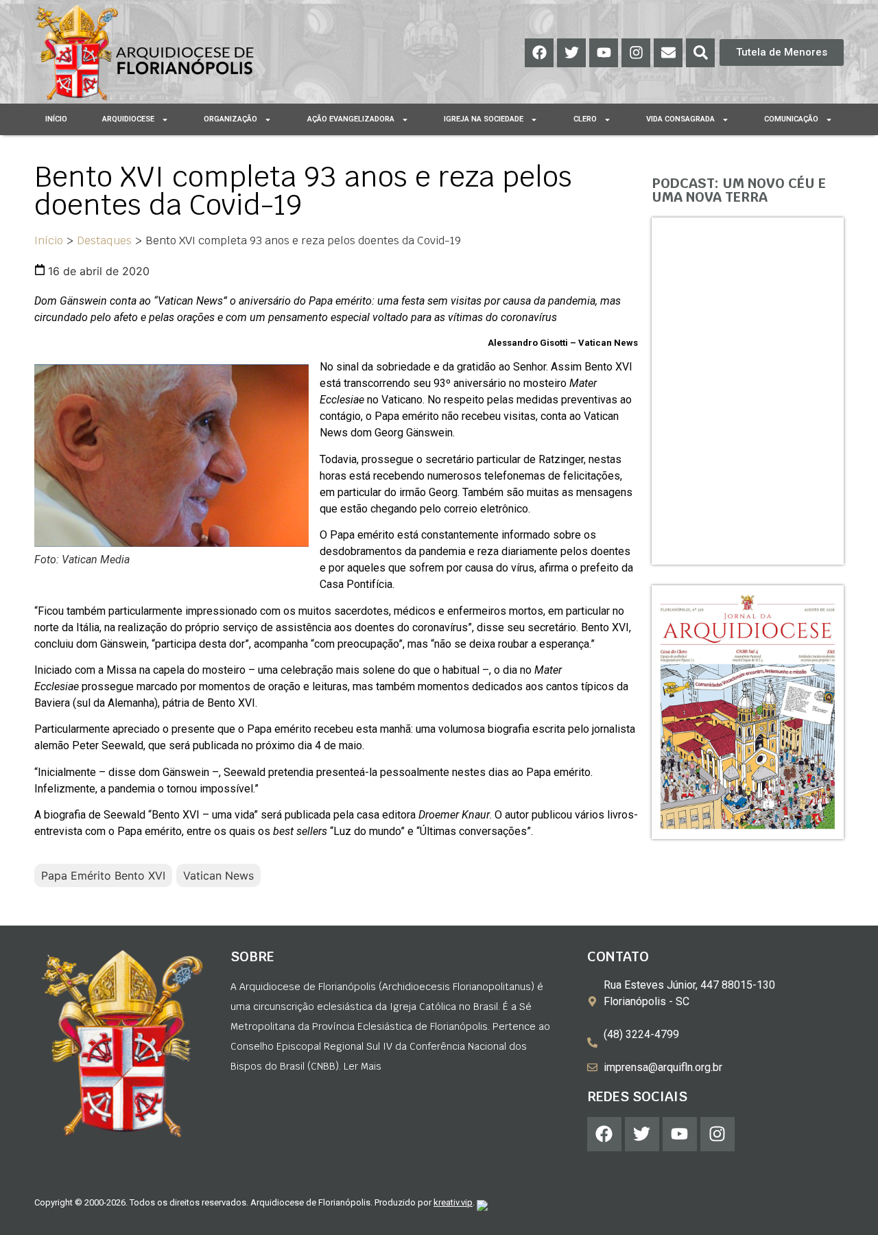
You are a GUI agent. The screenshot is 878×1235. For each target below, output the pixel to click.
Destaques (104, 240)
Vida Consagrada (680, 119)
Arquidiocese (128, 119)
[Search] (700, 52)
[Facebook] (539, 52)
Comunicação (791, 119)
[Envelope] (668, 52)
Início (56, 119)
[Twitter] (571, 52)
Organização (230, 119)
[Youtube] (603, 52)
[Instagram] (635, 52)
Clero (585, 119)
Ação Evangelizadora (350, 119)
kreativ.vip (453, 1202)
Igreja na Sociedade (483, 119)
